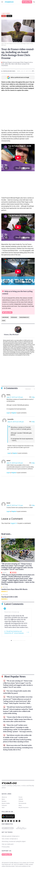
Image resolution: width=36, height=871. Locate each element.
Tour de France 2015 (24, 317)
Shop (20, 805)
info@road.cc (15, 836)
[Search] (34, 2)
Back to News (6, 13)
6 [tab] (18, 640)
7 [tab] (20, 640)
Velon (3, 320)
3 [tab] (14, 640)
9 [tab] (23, 640)
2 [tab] (12, 640)
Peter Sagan (14, 317)
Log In (8, 413)
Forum (20, 797)
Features (4, 805)
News (3, 799)
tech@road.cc (14, 838)
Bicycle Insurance (23, 807)
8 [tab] (21, 640)
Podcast (21, 801)
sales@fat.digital (21, 841)
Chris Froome (5, 317)
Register (14, 413)
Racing (9, 15)
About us (4, 797)
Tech (3, 807)
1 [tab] (11, 640)
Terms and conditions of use (22, 866)
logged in (14, 523)
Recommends (22, 803)
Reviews (4, 801)
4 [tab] (15, 640)
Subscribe (27, 2)
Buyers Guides (6, 803)
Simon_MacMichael (11, 334)
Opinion (21, 799)
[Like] (30, 397)
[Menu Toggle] (2, 2)
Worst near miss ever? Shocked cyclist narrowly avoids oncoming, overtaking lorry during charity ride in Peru (18, 747)
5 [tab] (17, 640)
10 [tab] (24, 640)
